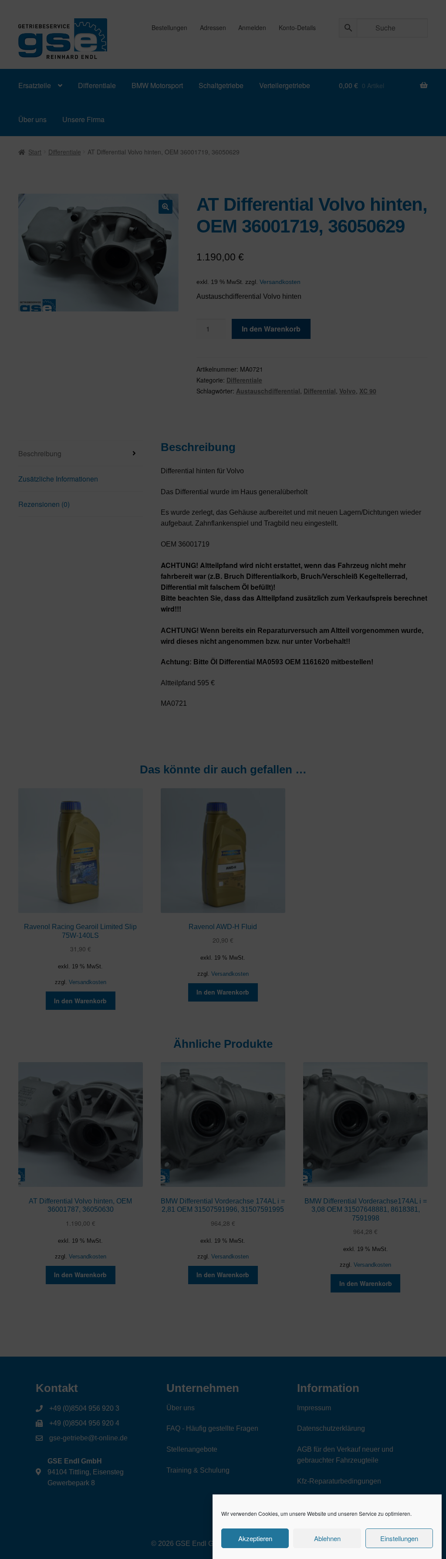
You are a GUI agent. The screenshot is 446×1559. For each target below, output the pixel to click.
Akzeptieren (255, 1538)
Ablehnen (327, 1538)
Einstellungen (399, 1538)
